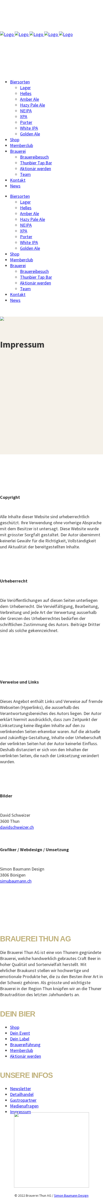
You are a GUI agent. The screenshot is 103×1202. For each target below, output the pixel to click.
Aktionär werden (25, 1056)
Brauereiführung (25, 1044)
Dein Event (20, 1033)
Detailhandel (22, 1094)
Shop (14, 1027)
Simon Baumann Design (71, 1195)
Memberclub (21, 1050)
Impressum (20, 1112)
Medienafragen (24, 1106)
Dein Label (19, 1039)
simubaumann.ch (16, 881)
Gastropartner (23, 1100)
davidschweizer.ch (17, 827)
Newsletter (20, 1088)
